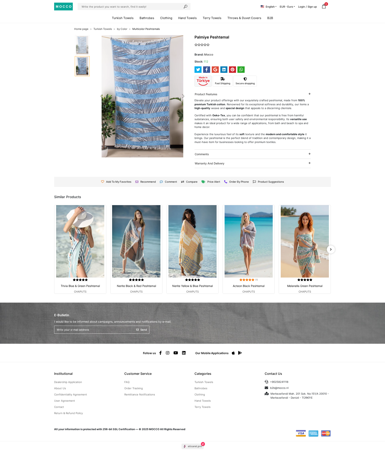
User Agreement (64, 400)
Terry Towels (212, 18)
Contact (59, 406)
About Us (60, 388)
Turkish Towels (123, 18)
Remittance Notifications (139, 394)
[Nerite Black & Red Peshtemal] (136, 241)
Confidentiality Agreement (70, 394)
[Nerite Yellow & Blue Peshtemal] (192, 241)
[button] (324, 6)
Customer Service (138, 374)
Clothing (166, 18)
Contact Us (273, 374)
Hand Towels (187, 18)
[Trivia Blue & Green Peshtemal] (80, 241)
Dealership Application (68, 382)
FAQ (127, 382)
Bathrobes (147, 18)
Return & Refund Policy (68, 413)
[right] (330, 249)
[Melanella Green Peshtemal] (305, 241)
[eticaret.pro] (192, 450)
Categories (203, 374)
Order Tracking (133, 388)
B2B (270, 18)
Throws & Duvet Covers (244, 18)
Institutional (63, 374)
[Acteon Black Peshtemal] (249, 241)
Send (143, 329)
